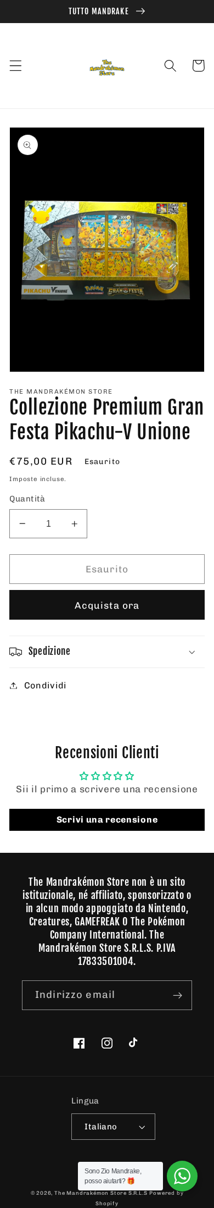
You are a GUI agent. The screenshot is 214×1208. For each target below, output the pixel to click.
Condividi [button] (45, 685)
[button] (16, 66)
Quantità (27, 499)
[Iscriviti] (178, 995)
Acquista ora (107, 605)
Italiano (101, 1127)
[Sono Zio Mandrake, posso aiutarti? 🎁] (182, 1176)
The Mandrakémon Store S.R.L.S (100, 1193)
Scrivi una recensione (107, 819)
